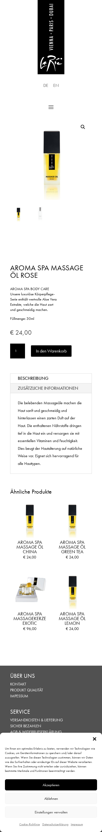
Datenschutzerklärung (55, 824)
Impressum (77, 824)
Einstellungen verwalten (51, 812)
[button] (94, 738)
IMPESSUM (19, 696)
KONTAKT (18, 684)
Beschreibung (33, 378)
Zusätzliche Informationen (48, 388)
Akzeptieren (51, 784)
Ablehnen (51, 798)
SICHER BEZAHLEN (25, 726)
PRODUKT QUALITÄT (26, 690)
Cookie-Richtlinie (29, 824)
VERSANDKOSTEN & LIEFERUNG (36, 720)
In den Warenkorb (51, 351)
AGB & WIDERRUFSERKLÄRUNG (36, 731)
